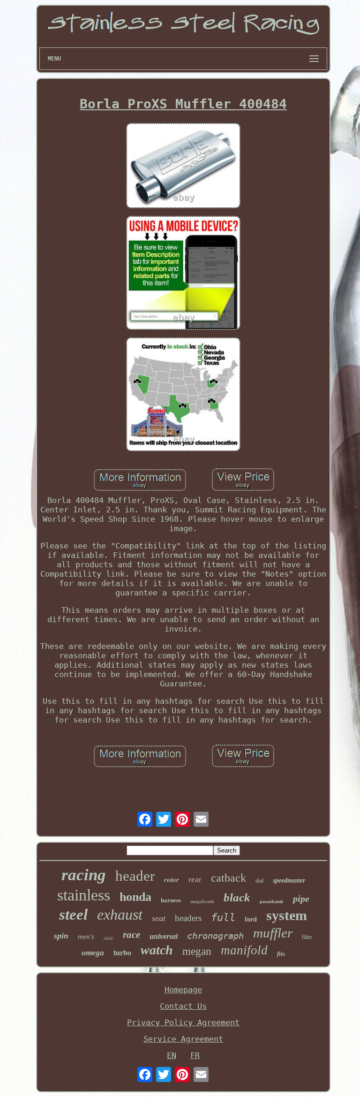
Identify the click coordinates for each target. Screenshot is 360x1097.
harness (171, 900)
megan (196, 951)
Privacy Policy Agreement (183, 1022)
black (237, 897)
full (223, 917)
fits (281, 953)
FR (195, 1055)
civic (108, 938)
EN (171, 1055)
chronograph (215, 935)
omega (93, 952)
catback (228, 878)
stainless (83, 895)
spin (61, 935)
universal (164, 936)
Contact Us (183, 1006)
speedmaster (289, 880)
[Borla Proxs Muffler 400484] (183, 166)
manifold (244, 950)
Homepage (183, 989)
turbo (122, 952)
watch (157, 950)
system (286, 915)
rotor (171, 879)
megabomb (202, 901)
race (131, 934)
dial (259, 880)
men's (86, 936)
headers (188, 918)
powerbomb (272, 901)
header (135, 876)
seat (158, 918)
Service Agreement (183, 1039)
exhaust (119, 914)
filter (307, 937)
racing (83, 875)
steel (73, 914)
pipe (301, 898)
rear (195, 879)
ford (251, 919)
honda (135, 897)
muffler (272, 932)
